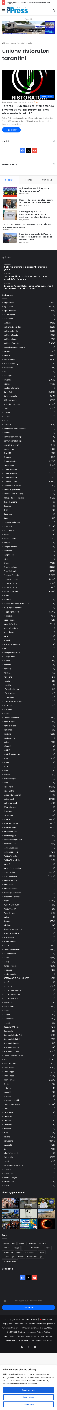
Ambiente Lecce (10, 339)
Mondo (6, 762)
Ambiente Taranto (11, 343)
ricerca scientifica (11, 933)
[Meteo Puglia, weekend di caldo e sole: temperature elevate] (28, 1224)
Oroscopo (8, 811)
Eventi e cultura (10, 567)
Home (6, 43)
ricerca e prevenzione (13, 929)
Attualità (7, 380)
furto (6, 636)
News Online (9, 791)
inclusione (8, 677)
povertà (7, 864)
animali (7, 351)
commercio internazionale (15, 429)
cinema (7, 412)
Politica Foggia (10, 836)
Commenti (47, 180)
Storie (6, 1084)
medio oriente (9, 738)
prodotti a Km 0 (10, 880)
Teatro (6, 1108)
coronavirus (9, 449)
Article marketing (11, 363)
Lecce (25, 1248)
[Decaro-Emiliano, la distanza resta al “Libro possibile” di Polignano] (10, 203)
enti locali (8, 551)
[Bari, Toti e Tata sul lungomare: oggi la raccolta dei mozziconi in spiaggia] (46, 1213)
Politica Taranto (10, 856)
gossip (6, 648)
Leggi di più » (11, 130)
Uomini (6, 1149)
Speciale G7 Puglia (11, 1027)
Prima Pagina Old (11, 876)
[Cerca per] (53, 11)
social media (9, 1007)
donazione (8, 514)
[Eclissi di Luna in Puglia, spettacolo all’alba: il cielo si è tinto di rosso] (46, 1224)
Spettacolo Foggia (11, 1043)
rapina (6, 917)
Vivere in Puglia (10, 1177)
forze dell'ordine (10, 624)
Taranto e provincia (12, 1104)
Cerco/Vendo (9, 1336)
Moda (6, 758)
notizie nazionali (10, 803)
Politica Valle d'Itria (12, 860)
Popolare (9, 180)
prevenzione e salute (12, 868)
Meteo (6, 742)
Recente (28, 180)
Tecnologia (8, 1112)
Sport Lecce (9, 1076)
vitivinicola (8, 1173)
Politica (7, 819)
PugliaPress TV (10, 909)
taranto (21, 1257)
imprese (7, 661)
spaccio (7, 1023)
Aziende (7, 384)
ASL (5, 372)
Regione (7, 921)
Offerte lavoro (10, 807)
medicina (7, 734)
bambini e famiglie (11, 388)
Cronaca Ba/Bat (10, 461)
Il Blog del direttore (12, 652)
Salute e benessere (12, 950)
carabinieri (32, 1243)
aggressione (9, 302)
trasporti (7, 1129)
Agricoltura (8, 307)
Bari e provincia (10, 396)
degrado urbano (10, 502)
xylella (6, 1186)
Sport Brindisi (9, 1068)
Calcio (6, 408)
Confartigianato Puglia (13, 441)
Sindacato (8, 1002)
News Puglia (8, 1252)
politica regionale (11, 852)
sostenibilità (9, 1019)
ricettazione (9, 937)
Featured (7, 600)
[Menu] (3, 11)
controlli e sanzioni (11, 445)
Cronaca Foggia (10, 473)
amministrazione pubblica (14, 347)
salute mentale (10, 954)
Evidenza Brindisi (11, 579)
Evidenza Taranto (11, 591)
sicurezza (8, 986)
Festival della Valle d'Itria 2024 (16, 604)
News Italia (8, 787)
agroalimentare (10, 311)
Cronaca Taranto (11, 482)
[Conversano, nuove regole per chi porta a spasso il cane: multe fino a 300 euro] (28, 1213)
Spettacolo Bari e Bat (13, 1035)
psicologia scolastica (12, 893)
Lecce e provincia (11, 718)
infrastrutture (9, 693)
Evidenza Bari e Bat (12, 575)
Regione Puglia (9, 1257)
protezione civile (10, 888)
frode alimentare (11, 628)
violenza (7, 1169)
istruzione (8, 709)
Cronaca (7, 457)
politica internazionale (13, 840)
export (6, 595)
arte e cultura (9, 359)
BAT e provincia (10, 400)
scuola (6, 962)
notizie (18, 1252)
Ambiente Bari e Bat (12, 327)
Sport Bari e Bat (10, 1063)
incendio (7, 665)
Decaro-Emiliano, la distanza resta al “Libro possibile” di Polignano (36, 201)
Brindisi (21, 1243)
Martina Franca (36, 1248)
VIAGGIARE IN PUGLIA (13, 1165)
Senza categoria (10, 966)
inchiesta (7, 669)
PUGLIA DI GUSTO (11, 905)
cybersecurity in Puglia (13, 494)
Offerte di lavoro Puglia (26, 1336)
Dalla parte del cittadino (14, 498)
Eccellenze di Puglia (12, 522)
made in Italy (9, 722)
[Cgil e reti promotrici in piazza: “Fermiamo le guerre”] (10, 192)
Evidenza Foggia (10, 583)
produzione (8, 884)
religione (7, 925)
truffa (6, 1133)
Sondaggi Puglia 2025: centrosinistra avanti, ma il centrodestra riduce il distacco (34, 214)
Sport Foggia (9, 1072)
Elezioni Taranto (10, 538)
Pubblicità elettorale (12, 897)
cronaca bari (9, 465)
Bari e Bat (8, 392)
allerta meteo (9, 315)
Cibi (7, 766)
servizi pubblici (10, 974)
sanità (6, 958)
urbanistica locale (11, 1153)
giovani (7, 640)
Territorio (7, 1120)
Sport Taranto (9, 1080)
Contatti (49, 1336)
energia (7, 543)
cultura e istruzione (12, 490)
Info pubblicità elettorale (42, 1340)
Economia (8, 526)
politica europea (10, 832)
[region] (28, 1387)
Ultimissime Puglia (10, 1261)
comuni (7, 433)
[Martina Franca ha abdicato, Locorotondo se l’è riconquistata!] (10, 1203)
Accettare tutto (28, 1390)
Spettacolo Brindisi (11, 1039)
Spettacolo (8, 1031)
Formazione (8, 616)
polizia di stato (30, 1252)
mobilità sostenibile (12, 754)
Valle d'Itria (8, 1157)
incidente (7, 673)
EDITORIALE (9, 530)
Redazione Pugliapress (12, 102)
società (7, 1015)
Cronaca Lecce (10, 477)
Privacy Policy (24, 1340)
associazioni (9, 376)
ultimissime (8, 1141)
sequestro (8, 970)
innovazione (9, 697)
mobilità (7, 750)
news (6, 783)
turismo (7, 1137)
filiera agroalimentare (13, 608)
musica (7, 775)
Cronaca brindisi (10, 469)
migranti (7, 746)
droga (6, 518)
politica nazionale (11, 848)
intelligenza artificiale (12, 701)
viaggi (6, 1161)
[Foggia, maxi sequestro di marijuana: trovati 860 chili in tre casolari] (28, 1203)
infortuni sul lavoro (11, 689)
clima (6, 420)
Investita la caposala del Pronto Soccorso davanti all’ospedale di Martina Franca (35, 237)
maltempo (8, 730)
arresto (7, 355)
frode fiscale (9, 632)
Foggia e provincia (11, 612)
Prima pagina (9, 872)
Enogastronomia (10, 547)
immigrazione (9, 657)
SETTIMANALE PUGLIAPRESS (16, 978)
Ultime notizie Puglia (35, 1257)
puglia (42, 1252)
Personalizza (28, 1397)
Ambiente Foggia (11, 335)
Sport (6, 1059)
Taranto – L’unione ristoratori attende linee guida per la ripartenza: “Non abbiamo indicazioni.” (28, 109)
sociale (7, 1011)
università (8, 1145)
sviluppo (7, 1096)
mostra (7, 770)
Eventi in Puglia (10, 571)
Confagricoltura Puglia (13, 437)
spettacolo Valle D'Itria (13, 1055)
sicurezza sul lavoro (12, 994)
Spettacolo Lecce (11, 1047)
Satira (8, 1088)
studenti (7, 1092)
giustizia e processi (12, 644)
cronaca (43, 1243)
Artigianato (8, 368)
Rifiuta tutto (28, 1404)
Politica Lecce (10, 844)
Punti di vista (9, 913)
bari (13, 1243)
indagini (7, 681)
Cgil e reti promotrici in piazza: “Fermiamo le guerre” (34, 189)
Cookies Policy (11, 1340)
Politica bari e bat (11, 823)
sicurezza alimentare (12, 990)
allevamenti (8, 319)
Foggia (16, 1248)
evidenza (6, 1248)
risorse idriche (10, 941)
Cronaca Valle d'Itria (12, 486)
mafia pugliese (10, 726)
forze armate (9, 620)
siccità (6, 982)
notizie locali (9, 799)
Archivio (41, 1336)
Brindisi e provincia (12, 404)
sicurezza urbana (11, 998)
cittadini (7, 416)
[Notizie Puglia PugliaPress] (17, 10)
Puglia (6, 901)
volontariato (9, 1182)
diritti (6, 510)
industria (7, 685)
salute (6, 945)
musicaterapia (10, 779)
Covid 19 (7, 453)
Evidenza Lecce (10, 587)
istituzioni (8, 705)
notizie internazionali (12, 795)
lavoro (6, 713)
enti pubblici (9, 555)
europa (7, 559)
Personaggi (8, 815)
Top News (8, 1125)
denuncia (7, 506)
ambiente (8, 323)
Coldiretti (7, 425)
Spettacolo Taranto (12, 1051)
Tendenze (8, 1116)
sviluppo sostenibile (12, 1100)
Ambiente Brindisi (11, 331)
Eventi (6, 563)
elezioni (7, 534)
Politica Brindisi (10, 827)
